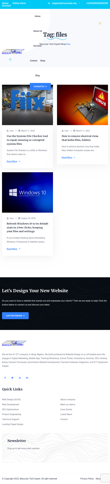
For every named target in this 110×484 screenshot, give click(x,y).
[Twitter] (12, 378)
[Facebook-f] (5, 378)
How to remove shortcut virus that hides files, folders (80, 138)
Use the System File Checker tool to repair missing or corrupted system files (27, 140)
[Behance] (27, 378)
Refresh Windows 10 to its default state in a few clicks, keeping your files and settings (27, 227)
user (12, 131)
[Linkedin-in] (20, 378)
